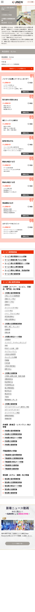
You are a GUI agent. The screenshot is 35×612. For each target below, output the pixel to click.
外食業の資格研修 (11, 444)
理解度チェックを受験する (17, 68)
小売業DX (8, 339)
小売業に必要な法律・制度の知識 (15, 376)
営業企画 (7, 332)
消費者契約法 (9, 379)
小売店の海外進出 (10, 366)
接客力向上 (8, 369)
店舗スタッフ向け (10, 299)
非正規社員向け (9, 316)
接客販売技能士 (9, 415)
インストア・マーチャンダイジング (15, 342)
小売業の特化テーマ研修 (13, 337)
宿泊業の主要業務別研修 (13, 482)
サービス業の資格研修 (12, 274)
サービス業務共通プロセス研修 (15, 260)
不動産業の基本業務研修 (13, 455)
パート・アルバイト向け (12, 313)
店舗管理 (7, 329)
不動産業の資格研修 (12, 469)
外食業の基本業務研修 (12, 431)
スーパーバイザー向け (11, 307)
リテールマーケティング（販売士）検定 (17, 407)
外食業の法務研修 (11, 441)
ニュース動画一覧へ (17, 543)
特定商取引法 (9, 382)
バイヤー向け (9, 310)
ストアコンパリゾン (11, 351)
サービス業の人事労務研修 (14, 267)
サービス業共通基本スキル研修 (15, 256)
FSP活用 (7, 363)
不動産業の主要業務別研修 (14, 458)
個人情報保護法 (9, 388)
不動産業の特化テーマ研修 (14, 462)
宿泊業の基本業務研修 (12, 479)
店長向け (7, 304)
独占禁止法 (8, 391)
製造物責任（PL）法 (11, 399)
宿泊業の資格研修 (11, 493)
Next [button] (32, 527)
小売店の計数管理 (10, 354)
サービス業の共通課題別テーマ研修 (17, 263)
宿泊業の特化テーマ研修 (13, 486)
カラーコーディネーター (12, 409)
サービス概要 (30, 1)
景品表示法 (8, 394)
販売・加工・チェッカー (12, 326)
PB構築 (7, 360)
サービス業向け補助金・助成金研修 (17, 270)
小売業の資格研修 (11, 404)
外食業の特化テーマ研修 (13, 437)
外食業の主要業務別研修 (13, 434)
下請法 (7, 396)
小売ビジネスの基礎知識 (12, 296)
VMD (6, 345)
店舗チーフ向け (9, 302)
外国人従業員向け (10, 319)
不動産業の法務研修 (12, 465)
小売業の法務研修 (11, 373)
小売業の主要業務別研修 (13, 324)
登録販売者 (8, 418)
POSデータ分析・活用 (11, 348)
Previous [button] (2, 527)
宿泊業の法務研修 (11, 489)
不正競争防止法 (9, 385)
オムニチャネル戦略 (11, 357)
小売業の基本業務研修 (12, 293)
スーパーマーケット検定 (12, 412)
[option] (17, 527)
